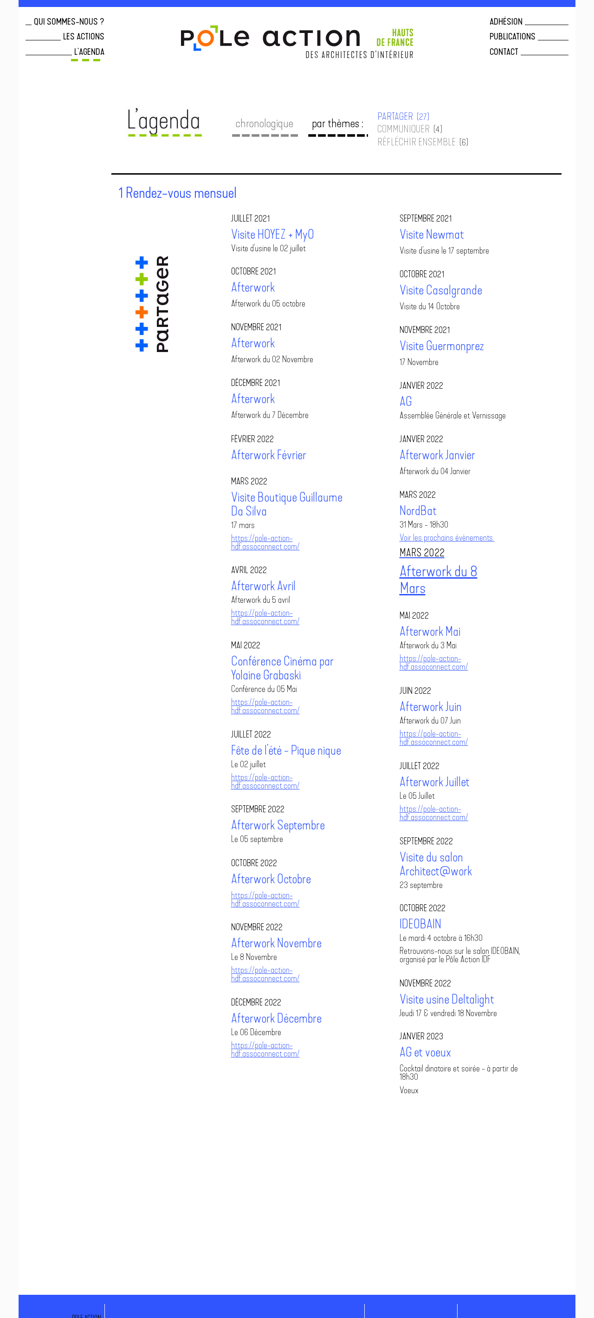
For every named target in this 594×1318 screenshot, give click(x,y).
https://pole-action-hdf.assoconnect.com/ (265, 543)
